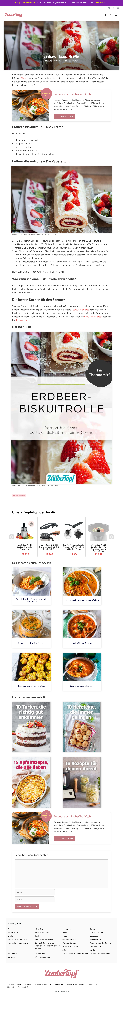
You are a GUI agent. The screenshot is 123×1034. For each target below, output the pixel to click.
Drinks (10, 936)
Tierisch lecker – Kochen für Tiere (75, 953)
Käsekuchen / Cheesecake (18, 943)
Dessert (65, 932)
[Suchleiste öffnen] (110, 15)
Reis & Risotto (95, 946)
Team (19, 984)
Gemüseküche (95, 936)
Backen (92, 929)
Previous (11, 538)
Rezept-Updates (40, 984)
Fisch (37, 936)
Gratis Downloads (69, 939)
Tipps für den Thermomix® (100, 953)
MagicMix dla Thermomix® (17, 987)
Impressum (10, 984)
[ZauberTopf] (14, 15)
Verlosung (11, 957)
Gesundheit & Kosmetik (44, 939)
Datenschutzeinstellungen (76, 984)
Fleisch (65, 936)
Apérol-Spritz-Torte (80, 309)
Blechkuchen (21, 320)
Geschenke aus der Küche (18, 939)
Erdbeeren (20, 495)
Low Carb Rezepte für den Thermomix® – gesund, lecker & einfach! (47, 946)
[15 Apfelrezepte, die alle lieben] (31, 782)
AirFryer (11, 929)
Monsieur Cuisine (69, 943)
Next (112, 538)
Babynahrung (67, 929)
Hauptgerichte (95, 939)
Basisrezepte (13, 932)
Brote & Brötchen (42, 932)
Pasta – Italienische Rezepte (100, 943)
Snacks (92, 950)
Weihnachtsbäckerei (42, 957)
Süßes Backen (71, 60)
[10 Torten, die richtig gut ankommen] (31, 727)
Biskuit (24, 78)
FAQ (50, 984)
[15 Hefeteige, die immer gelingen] (82, 727)
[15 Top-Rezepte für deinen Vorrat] (82, 782)
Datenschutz (59, 984)
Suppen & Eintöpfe (15, 953)
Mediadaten (27, 984)
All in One (39, 929)
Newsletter (93, 984)
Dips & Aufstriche (96, 932)
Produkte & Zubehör (70, 946)
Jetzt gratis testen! (64, 116)
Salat (64, 950)
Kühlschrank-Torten (93, 316)
